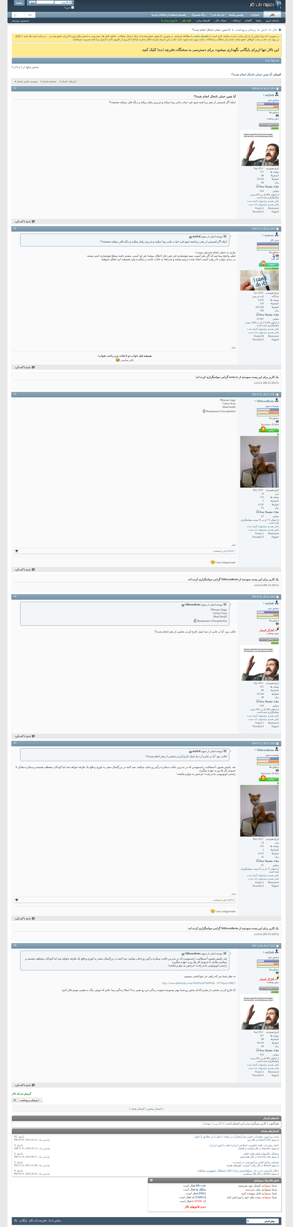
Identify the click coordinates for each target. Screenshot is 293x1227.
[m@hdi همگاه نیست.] (259, 148)
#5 (15, 743)
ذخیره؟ (67, 7)
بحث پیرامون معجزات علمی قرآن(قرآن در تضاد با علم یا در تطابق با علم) (237, 1136)
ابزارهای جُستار (69, 81)
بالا (15, 1100)
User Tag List (272, 60)
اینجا (160, 50)
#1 (15, 88)
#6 (15, 945)
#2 (15, 228)
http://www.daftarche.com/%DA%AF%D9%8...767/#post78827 (199, 983)
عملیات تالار (221, 20)
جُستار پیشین (154, 1108)
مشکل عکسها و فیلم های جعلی (261, 1153)
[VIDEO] (200, 1197)
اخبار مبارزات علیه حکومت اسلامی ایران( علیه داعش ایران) (244, 1145)
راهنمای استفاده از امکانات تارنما (169, 14)
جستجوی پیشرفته (20, 20)
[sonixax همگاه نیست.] (259, 280)
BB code (201, 1185)
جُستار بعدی (138, 1108)
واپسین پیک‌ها (236, 14)
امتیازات (254, 14)
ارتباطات (236, 20)
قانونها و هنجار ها (169, 20)
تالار (272, 14)
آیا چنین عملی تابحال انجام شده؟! (251, 74)
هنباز (233, 347)
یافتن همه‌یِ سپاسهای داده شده (263, 204)
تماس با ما (55, 1220)
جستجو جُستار (49, 81)
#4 (15, 596)
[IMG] (202, 1193)
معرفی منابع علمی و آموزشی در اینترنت (256, 1162)
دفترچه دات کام (38, 1220)
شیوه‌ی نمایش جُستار (27, 81)
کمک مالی (186, 20)
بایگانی (23, 1220)
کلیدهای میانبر (203, 20)
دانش (264, 29)
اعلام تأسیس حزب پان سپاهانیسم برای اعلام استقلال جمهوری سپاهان (238, 1170)
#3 (15, 394)
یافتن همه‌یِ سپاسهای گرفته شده (263, 201)
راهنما (19, 2)
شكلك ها (201, 1189)
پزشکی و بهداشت (245, 29)
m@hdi (258, 382)
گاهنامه (248, 20)
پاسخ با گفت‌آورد (23, 221)
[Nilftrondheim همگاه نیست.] (259, 462)
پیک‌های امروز (272, 20)
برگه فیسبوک (198, 14)
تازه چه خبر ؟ (217, 14)
